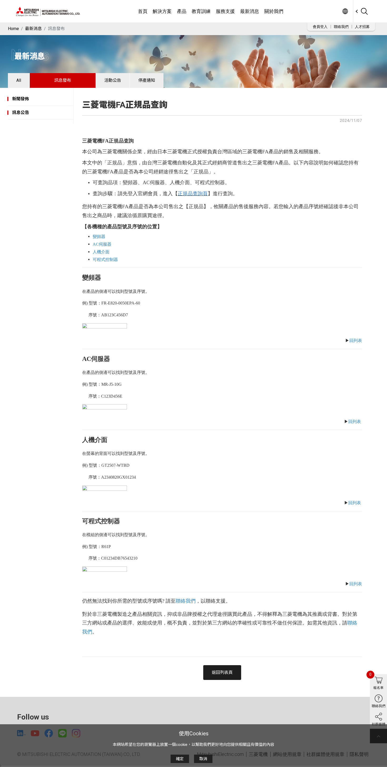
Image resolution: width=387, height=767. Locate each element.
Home (13, 28)
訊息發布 (62, 80)
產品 (181, 11)
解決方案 (162, 11)
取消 (203, 758)
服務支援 (225, 11)
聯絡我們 (341, 27)
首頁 (142, 11)
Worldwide (345, 11)
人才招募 (362, 27)
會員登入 (320, 27)
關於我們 (273, 11)
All (18, 80)
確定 (180, 758)
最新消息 (249, 11)
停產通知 (146, 80)
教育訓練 (201, 11)
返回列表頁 (222, 672)
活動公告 (112, 80)
